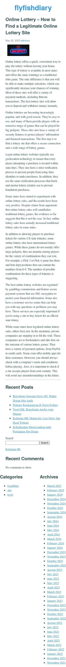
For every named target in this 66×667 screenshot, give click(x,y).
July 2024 (52, 521)
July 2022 (52, 627)
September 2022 (56, 618)
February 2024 (55, 543)
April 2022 (53, 640)
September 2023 (56, 565)
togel (10, 494)
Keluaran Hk (13, 449)
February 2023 (55, 596)
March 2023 (54, 592)
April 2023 (53, 587)
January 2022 (55, 654)
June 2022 (53, 631)
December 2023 (56, 552)
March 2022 (54, 645)
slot (9, 490)
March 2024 (54, 539)
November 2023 (56, 556)
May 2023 (53, 583)
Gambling (13, 486)
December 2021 (56, 658)
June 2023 (53, 578)
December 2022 (56, 605)
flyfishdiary (33, 7)
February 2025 (55, 490)
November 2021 (56, 662)
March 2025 (54, 486)
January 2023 (55, 601)
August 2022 (54, 623)
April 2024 (53, 534)
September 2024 (56, 512)
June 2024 (53, 525)
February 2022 (55, 649)
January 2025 (55, 494)
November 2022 (56, 609)
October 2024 (55, 508)
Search (9, 438)
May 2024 (53, 530)
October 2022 (55, 614)
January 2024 (55, 548)
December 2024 (56, 499)
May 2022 (53, 636)
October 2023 (55, 561)
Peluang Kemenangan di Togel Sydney (35, 405)
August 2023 (54, 570)
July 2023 (52, 574)
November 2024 (56, 503)
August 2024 (54, 517)
